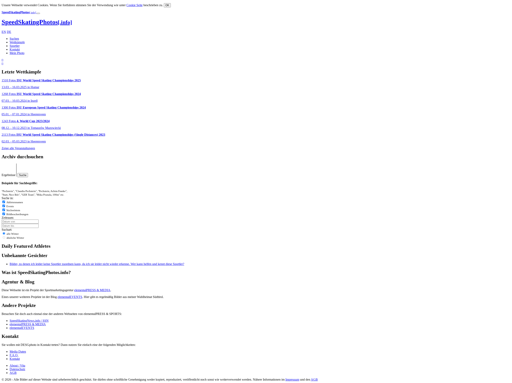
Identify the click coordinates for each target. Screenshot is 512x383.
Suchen (14, 38)
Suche (22, 175)
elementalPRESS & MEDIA (92, 290)
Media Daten (18, 351)
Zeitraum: (8, 217)
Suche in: (7, 198)
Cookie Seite (134, 5)
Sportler (15, 46)
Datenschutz (17, 369)
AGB (13, 372)
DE (9, 32)
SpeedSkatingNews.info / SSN (29, 320)
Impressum (292, 379)
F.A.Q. (14, 355)
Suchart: (7, 229)
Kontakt (15, 49)
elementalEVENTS (70, 297)
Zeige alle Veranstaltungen (18, 148)
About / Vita (17, 365)
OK (167, 5)
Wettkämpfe (17, 42)
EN (4, 32)
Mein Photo (17, 53)
